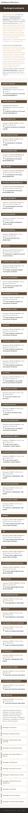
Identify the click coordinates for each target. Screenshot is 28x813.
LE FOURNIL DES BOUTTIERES (11, 261)
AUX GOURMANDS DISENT (10, 150)
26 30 (4, 547)
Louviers (19, 74)
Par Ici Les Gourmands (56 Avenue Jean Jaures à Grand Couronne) (14, 59)
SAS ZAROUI (6, 246)
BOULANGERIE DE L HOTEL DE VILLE (13, 563)
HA (3, 357)
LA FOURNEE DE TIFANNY (10, 309)
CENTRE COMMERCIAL (9, 230)
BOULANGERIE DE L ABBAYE (10, 436)
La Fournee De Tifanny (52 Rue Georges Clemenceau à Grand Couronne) (14, 64)
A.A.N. (4, 468)
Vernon (15, 74)
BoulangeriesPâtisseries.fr (10, 2)
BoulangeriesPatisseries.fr (9, 14)
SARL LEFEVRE (7, 166)
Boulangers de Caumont (10, 727)
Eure (20, 19)
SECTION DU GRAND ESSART (11, 420)
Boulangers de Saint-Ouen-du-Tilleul (13, 774)
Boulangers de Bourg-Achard (11, 733)
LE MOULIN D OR (7, 651)
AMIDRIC (5, 515)
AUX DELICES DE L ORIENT (10, 667)
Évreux (11, 74)
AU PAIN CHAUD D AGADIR (10, 499)
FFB (4, 531)
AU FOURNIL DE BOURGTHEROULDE (12, 182)
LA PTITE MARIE (7, 637)
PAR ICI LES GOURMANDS (10, 277)
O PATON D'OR (7, 579)
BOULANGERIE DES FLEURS (10, 595)
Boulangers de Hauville (9, 789)
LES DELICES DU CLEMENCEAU (11, 341)
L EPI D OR (6, 325)
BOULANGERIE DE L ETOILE (10, 293)
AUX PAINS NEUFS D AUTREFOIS (12, 681)
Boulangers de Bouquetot (10, 762)
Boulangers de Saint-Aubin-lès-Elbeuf (13, 801)
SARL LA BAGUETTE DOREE (10, 135)
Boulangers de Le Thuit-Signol (11, 795)
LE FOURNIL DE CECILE (9, 404)
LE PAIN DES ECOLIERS (9, 101)
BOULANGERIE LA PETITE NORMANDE (13, 623)
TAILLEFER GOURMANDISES (11, 483)
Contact (23, 810)
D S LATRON (6, 372)
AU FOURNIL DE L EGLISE (10, 388)
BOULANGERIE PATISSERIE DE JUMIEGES (14, 452)
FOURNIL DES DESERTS (9, 198)
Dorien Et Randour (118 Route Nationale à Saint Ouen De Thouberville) (14, 25)
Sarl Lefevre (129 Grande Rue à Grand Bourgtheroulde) (13, 37)
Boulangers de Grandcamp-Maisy (12, 748)
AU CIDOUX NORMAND (9, 214)
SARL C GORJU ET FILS (9, 119)
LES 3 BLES (6, 609)
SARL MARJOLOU (7, 695)
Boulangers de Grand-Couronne (12, 768)
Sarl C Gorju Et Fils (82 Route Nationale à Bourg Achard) (14, 30)
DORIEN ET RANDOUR (9, 83)
